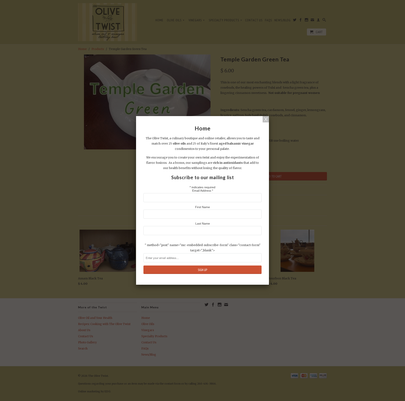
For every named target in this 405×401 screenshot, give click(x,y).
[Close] (266, 119)
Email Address (202, 190)
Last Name (202, 223)
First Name (202, 207)
